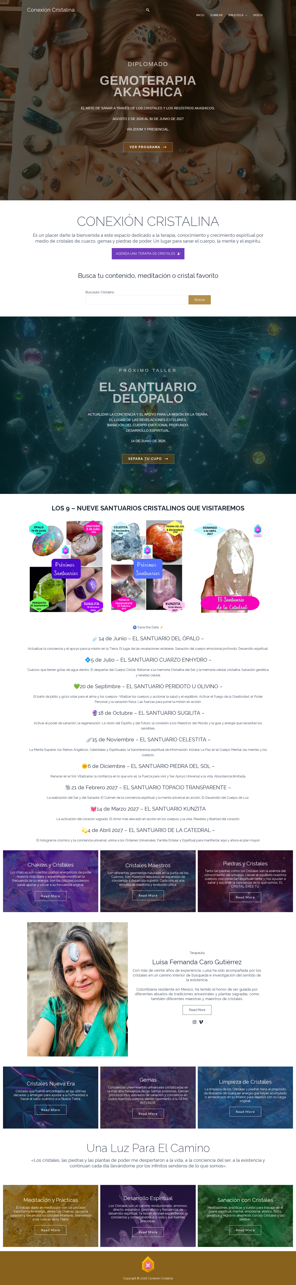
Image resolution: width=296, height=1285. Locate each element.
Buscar (200, 300)
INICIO (200, 15)
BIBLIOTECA (236, 15)
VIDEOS (258, 15)
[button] (148, 10)
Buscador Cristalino (99, 292)
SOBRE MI (216, 15)
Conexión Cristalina (51, 10)
